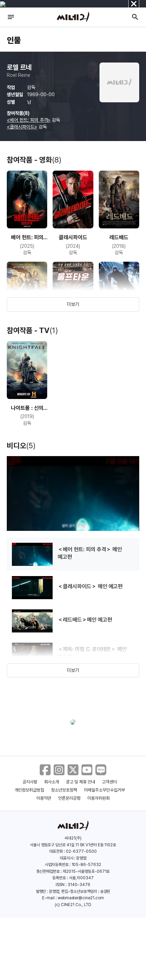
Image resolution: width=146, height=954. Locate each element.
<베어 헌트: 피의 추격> (29, 120)
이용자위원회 (98, 798)
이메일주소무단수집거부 (104, 790)
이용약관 (43, 798)
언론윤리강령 (69, 798)
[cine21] (73, 17)
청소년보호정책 (64, 790)
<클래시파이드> (22, 126)
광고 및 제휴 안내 (80, 781)
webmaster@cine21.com (81, 898)
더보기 (73, 304)
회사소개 (51, 781)
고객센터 (109, 781)
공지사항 (29, 781)
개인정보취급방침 (29, 790)
